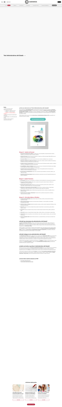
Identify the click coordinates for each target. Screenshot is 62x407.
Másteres (15, 5)
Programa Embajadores (45, 5)
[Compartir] (20, 390)
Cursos (7, 5)
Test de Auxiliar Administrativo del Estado (27, 261)
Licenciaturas (21, 5)
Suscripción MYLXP (36, 5)
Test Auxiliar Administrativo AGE (25, 260)
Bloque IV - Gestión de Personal (10, 110)
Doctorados (28, 5)
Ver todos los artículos (31, 404)
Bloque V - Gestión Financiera (10, 111)
